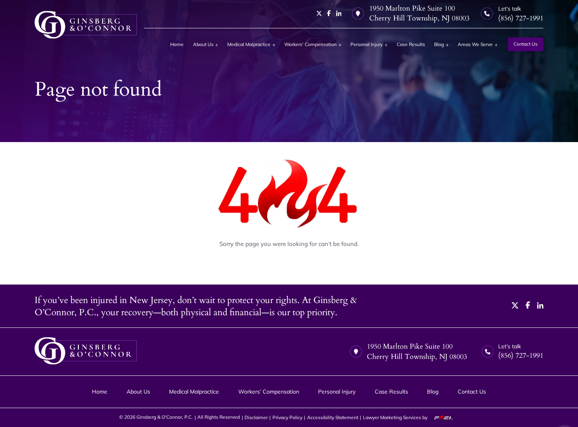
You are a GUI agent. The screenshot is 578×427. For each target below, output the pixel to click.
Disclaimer (256, 417)
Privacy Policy (287, 417)
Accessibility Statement (332, 417)
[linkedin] (339, 13)
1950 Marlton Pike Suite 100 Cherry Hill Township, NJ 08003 (419, 13)
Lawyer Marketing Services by (396, 417)
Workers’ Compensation (310, 44)
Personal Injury (366, 44)
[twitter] (319, 13)
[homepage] (86, 25)
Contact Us (526, 44)
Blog (439, 44)
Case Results (411, 44)
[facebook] (329, 13)
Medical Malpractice (249, 44)
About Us (203, 44)
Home (177, 44)
